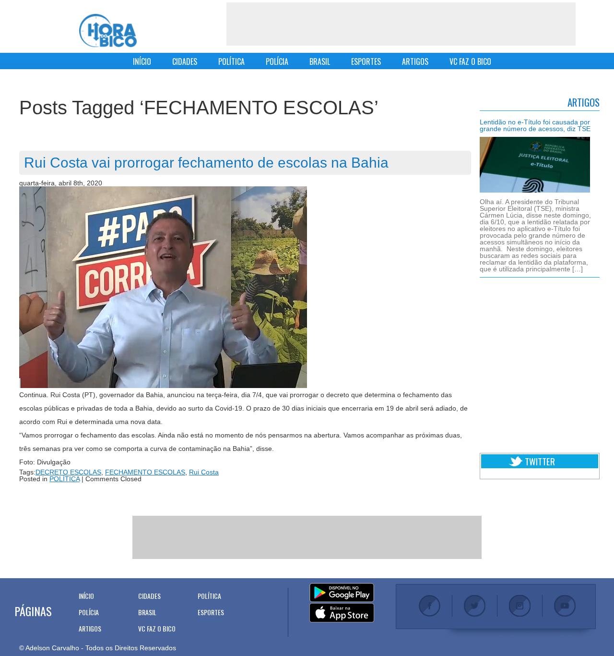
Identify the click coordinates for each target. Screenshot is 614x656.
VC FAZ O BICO (470, 61)
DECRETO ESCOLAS (68, 472)
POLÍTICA (231, 61)
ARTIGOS (415, 61)
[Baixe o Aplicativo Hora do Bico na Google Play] (341, 593)
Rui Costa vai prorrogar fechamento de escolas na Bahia (206, 162)
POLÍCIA (277, 61)
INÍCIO (142, 61)
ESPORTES (366, 61)
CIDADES (184, 61)
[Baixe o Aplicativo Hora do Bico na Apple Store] (341, 613)
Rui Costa (204, 472)
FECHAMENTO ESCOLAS (145, 472)
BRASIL (319, 61)
